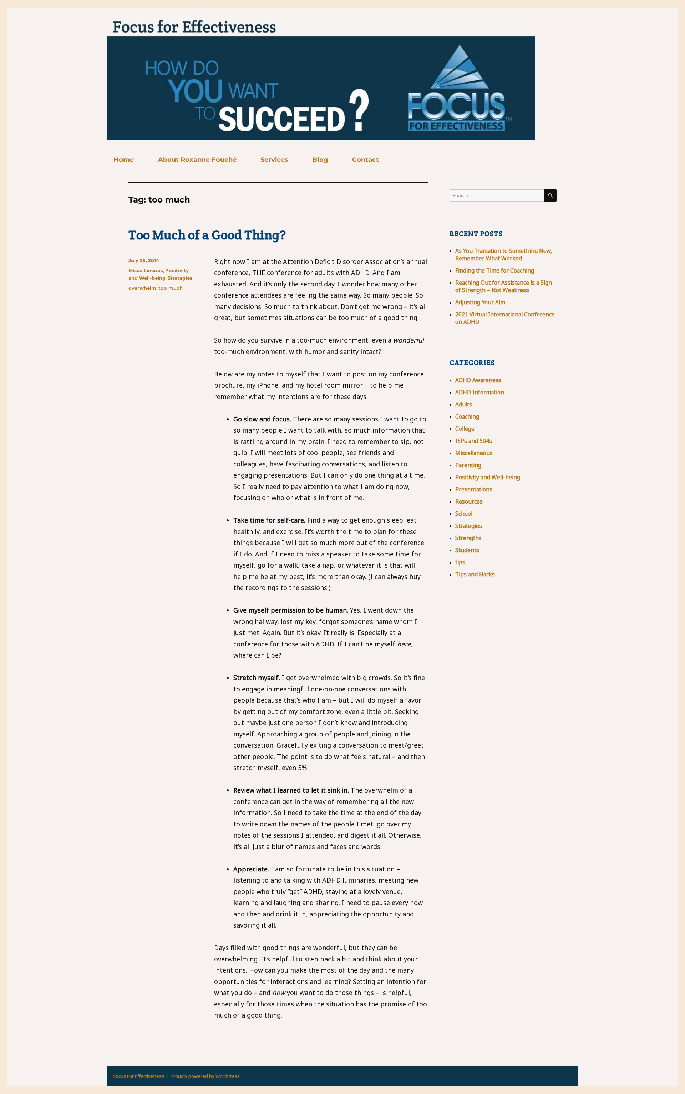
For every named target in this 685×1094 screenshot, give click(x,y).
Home (123, 160)
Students (467, 550)
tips (460, 562)
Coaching (467, 416)
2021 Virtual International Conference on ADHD (505, 318)
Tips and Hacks (475, 574)
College (465, 429)
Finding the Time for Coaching (494, 270)
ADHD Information (479, 392)
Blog (320, 160)
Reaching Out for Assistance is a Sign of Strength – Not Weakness (503, 286)
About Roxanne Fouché (197, 160)
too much (170, 288)
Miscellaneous (145, 270)
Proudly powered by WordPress (205, 1076)
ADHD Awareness (478, 380)
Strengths (468, 538)
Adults (463, 404)
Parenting (468, 465)
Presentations (473, 489)
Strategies (180, 278)
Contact (365, 160)
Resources (469, 501)
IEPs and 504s (473, 441)
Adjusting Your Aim (480, 302)
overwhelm (142, 288)
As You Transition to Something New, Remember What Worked (503, 254)
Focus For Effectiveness (138, 1076)
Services (274, 160)
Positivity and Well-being (487, 477)
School (463, 514)
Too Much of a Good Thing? (207, 234)
